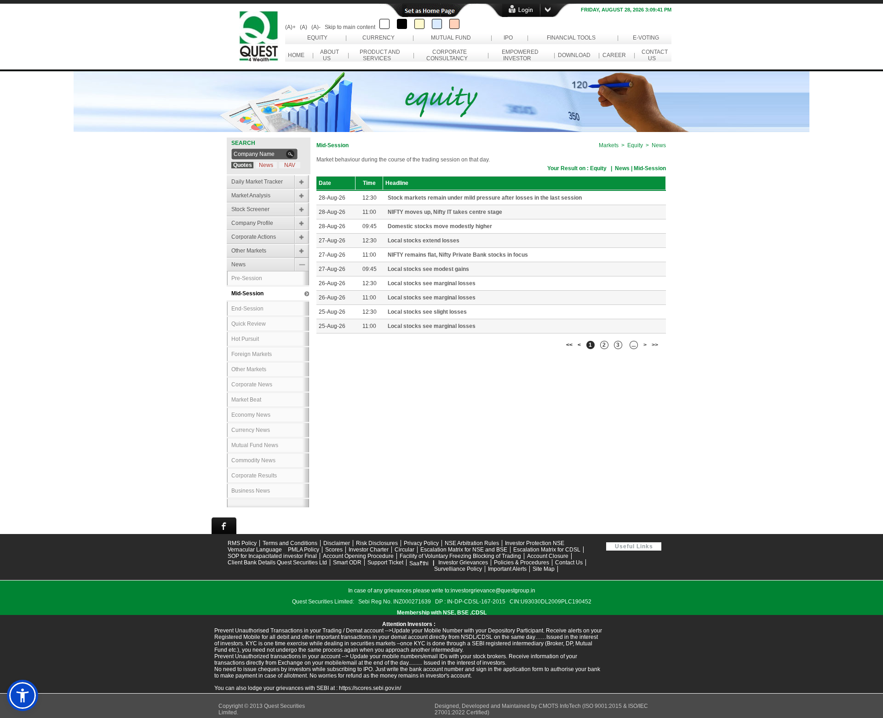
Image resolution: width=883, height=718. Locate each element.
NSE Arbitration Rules (472, 543)
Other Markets (248, 250)
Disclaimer (336, 543)
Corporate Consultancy (448, 55)
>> (655, 345)
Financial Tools (571, 37)
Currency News (250, 430)
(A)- (316, 27)
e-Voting (646, 37)
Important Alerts (507, 569)
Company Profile (252, 223)
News (266, 165)
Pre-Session (246, 278)
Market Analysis (250, 195)
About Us (328, 55)
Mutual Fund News (254, 445)
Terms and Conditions (290, 543)
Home (296, 55)
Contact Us (653, 55)
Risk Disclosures (377, 543)
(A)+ (290, 27)
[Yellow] (419, 24)
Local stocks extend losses (423, 240)
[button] (22, 695)
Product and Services (378, 55)
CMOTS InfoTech (560, 706)
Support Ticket (385, 562)
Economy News (250, 415)
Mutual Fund (450, 37)
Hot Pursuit (245, 339)
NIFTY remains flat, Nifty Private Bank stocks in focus (458, 255)
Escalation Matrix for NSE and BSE (463, 549)
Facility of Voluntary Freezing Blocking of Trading (460, 556)
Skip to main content (350, 27)
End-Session (247, 308)
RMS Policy (242, 543)
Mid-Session (247, 293)
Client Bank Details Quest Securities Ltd (277, 562)
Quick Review (248, 324)
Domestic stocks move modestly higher (440, 226)
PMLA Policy (303, 549)
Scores (334, 549)
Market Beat (246, 399)
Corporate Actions (253, 237)
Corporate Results (254, 475)
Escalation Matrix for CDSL (546, 549)
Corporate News (251, 384)
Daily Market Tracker (257, 181)
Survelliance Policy (458, 569)
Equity (317, 37)
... (633, 345)
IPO (508, 37)
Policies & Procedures (521, 562)
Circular (404, 549)
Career (614, 55)
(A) (303, 27)
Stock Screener (250, 209)
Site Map (544, 569)
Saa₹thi (419, 563)
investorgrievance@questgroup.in (493, 590)
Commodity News (253, 460)
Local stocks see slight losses (427, 312)
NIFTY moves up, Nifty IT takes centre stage (445, 212)
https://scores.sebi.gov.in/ (370, 688)
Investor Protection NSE (534, 543)
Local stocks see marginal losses (432, 283)
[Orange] (454, 24)
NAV (289, 165)
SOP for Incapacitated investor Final (272, 556)
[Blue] (437, 24)
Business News (250, 491)
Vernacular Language (255, 549)
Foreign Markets (251, 354)
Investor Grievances (463, 562)
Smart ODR (347, 562)
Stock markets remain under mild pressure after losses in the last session (485, 198)
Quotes (242, 165)
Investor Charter (369, 549)
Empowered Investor (519, 55)
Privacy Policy (421, 543)
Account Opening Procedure (358, 556)
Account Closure (547, 556)
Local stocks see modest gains (428, 269)
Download (574, 55)
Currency (378, 37)
